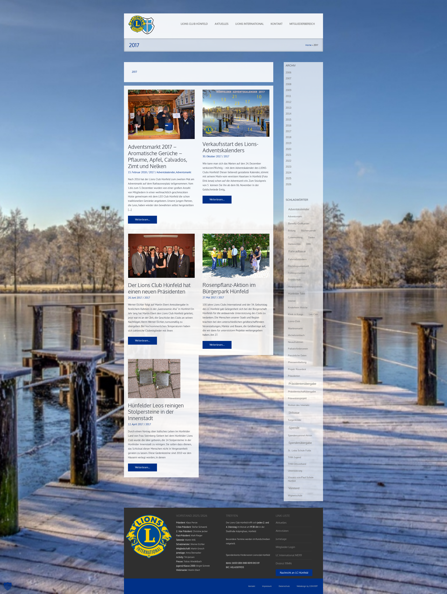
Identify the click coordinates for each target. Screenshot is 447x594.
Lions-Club (294, 321)
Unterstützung (295, 470)
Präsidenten (294, 376)
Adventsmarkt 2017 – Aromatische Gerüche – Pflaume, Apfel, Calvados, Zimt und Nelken (157, 156)
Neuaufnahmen (295, 342)
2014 (288, 113)
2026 (288, 184)
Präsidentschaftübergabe (302, 391)
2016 (288, 125)
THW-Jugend (294, 457)
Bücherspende (308, 230)
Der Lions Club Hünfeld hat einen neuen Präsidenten (159, 288)
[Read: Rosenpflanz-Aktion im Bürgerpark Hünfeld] (236, 255)
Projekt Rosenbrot (297, 369)
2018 (288, 137)
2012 (288, 101)
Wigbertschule (295, 495)
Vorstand (293, 488)
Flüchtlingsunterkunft (298, 266)
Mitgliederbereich (302, 23)
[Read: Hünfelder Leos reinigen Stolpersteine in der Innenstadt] (154, 378)
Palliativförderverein (298, 348)
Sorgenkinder (294, 420)
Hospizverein (295, 286)
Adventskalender (166, 172)
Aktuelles (221, 23)
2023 (288, 166)
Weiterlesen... (142, 218)
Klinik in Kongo (295, 314)
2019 (288, 143)
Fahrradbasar (297, 251)
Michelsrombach (296, 335)
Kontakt (277, 23)
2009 (288, 90)
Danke (311, 237)
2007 (288, 78)
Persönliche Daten (297, 355)
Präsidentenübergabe (302, 383)
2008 (288, 84)
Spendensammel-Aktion (300, 435)
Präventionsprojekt (297, 398)
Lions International (249, 23)
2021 (288, 154)
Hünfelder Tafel (296, 293)
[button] (7, 586)
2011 (288, 96)
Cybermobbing (295, 237)
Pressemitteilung (297, 362)
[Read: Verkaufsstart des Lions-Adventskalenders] (236, 113)
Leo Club (313, 314)
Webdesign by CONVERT (307, 586)
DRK (308, 244)
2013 (288, 107)
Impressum (267, 586)
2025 (288, 178)
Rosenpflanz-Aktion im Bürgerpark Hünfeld (229, 288)
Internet (292, 301)
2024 (288, 172)
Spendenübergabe (300, 443)
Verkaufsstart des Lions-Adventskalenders (230, 147)
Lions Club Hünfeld (194, 23)
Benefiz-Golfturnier (298, 223)
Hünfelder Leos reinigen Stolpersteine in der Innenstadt (156, 412)
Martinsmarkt (295, 328)
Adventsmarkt (183, 172)
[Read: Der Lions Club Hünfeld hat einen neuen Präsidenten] (161, 255)
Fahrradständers (297, 259)
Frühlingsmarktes (296, 273)
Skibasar (293, 412)
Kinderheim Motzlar (297, 307)
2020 (288, 149)
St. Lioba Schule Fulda (299, 450)
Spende (294, 428)
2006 (288, 72)
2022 (288, 160)
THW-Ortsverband (297, 464)
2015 (288, 119)
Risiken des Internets (298, 405)
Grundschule (294, 279)
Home (308, 45)
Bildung (291, 230)
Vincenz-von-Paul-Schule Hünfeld (300, 479)
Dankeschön (294, 244)
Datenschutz (284, 586)
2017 (151, 172)
